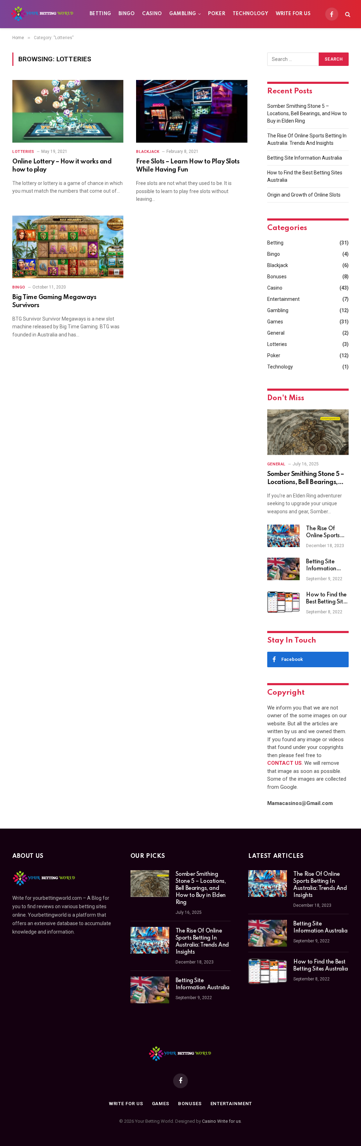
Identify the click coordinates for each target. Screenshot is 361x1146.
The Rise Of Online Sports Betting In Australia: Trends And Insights (327, 532)
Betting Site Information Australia (304, 158)
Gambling (182, 14)
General (275, 333)
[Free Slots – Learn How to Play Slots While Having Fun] (191, 111)
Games (275, 321)
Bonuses (277, 276)
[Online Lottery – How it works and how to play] (67, 111)
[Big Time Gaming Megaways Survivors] (67, 247)
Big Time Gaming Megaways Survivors (54, 301)
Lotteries (23, 151)
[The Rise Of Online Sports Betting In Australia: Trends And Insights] (283, 536)
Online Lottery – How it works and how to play (61, 166)
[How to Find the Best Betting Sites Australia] (283, 602)
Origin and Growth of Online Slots (304, 195)
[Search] (347, 14)
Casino (152, 14)
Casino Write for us (221, 1121)
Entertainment (283, 299)
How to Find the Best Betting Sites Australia (327, 599)
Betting (100, 14)
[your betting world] (43, 14)
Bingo (126, 14)
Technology (251, 14)
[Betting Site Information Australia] (283, 569)
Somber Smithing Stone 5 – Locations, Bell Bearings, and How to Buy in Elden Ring (307, 113)
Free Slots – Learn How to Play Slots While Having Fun (187, 166)
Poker (216, 14)
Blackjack (147, 151)
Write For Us (293, 14)
